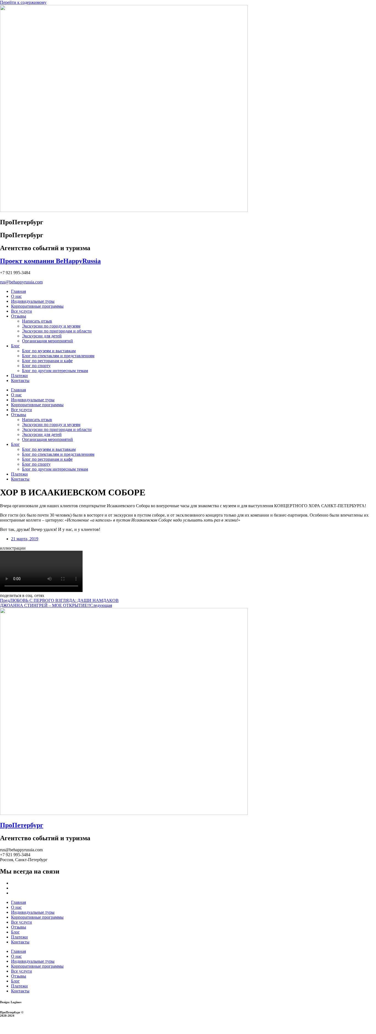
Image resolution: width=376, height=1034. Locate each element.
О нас (16, 296)
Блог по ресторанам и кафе (47, 360)
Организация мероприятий (47, 341)
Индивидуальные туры (33, 301)
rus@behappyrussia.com (21, 282)
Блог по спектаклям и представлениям (58, 355)
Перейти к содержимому (23, 2)
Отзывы (18, 316)
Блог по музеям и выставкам (49, 350)
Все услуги (21, 311)
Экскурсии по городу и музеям (51, 326)
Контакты (20, 380)
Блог (15, 345)
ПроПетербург (21, 825)
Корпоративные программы (37, 306)
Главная (18, 291)
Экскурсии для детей (42, 336)
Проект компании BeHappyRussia (50, 260)
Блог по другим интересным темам (55, 370)
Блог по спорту (36, 365)
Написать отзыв (37, 321)
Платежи (19, 375)
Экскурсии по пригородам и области (57, 331)
